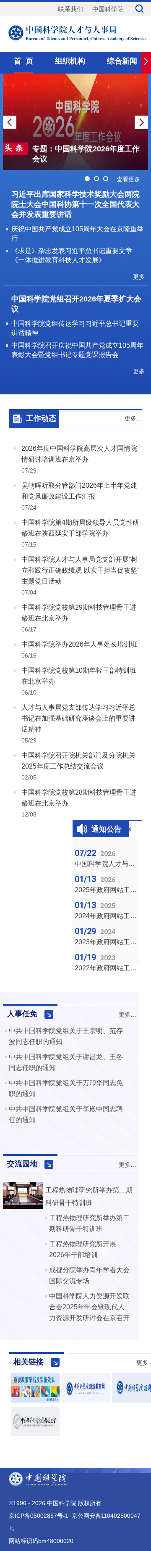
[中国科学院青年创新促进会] (35, 1433)
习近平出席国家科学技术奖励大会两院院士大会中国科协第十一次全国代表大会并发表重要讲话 (75, 204)
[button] (141, 122)
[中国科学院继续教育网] (86, 1400)
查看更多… (131, 179)
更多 (139, 276)
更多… (133, 418)
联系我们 (70, 9)
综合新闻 (122, 61)
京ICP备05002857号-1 (38, 1515)
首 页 (23, 61)
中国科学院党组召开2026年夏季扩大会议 (76, 304)
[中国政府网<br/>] (35, 1400)
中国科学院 (108, 9)
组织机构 (70, 61)
